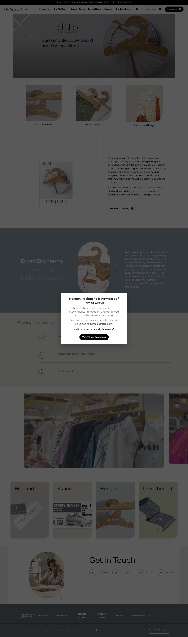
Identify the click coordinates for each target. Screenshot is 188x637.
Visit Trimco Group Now (94, 337)
